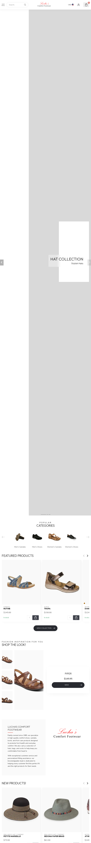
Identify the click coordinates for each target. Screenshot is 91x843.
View (67, 685)
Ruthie (7, 609)
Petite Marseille (12, 836)
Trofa (47, 609)
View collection (44, 628)
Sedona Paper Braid (54, 836)
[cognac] (84, 603)
